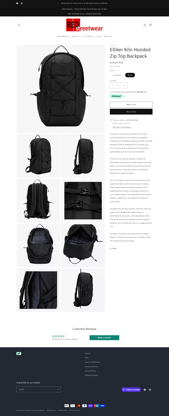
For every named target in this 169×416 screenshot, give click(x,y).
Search (87, 353)
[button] (19, 25)
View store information (122, 127)
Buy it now (131, 111)
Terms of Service (91, 366)
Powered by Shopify (38, 410)
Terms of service (75, 410)
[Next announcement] (111, 3)
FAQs (87, 358)
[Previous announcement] (58, 3)
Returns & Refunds (92, 362)
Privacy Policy (90, 371)
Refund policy (51, 410)
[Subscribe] (58, 389)
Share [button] (114, 248)
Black (130, 75)
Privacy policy (62, 410)
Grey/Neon (118, 75)
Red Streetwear (26, 410)
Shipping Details (91, 375)
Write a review (104, 337)
